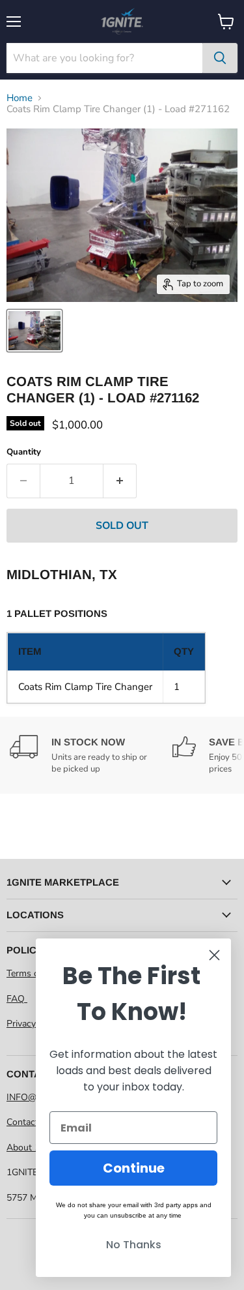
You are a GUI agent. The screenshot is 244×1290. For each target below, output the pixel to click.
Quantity (24, 452)
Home (20, 98)
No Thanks (133, 1244)
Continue (134, 1168)
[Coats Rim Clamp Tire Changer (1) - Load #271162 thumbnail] (34, 331)
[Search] (219, 58)
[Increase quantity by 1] (120, 481)
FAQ (17, 999)
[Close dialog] (214, 955)
